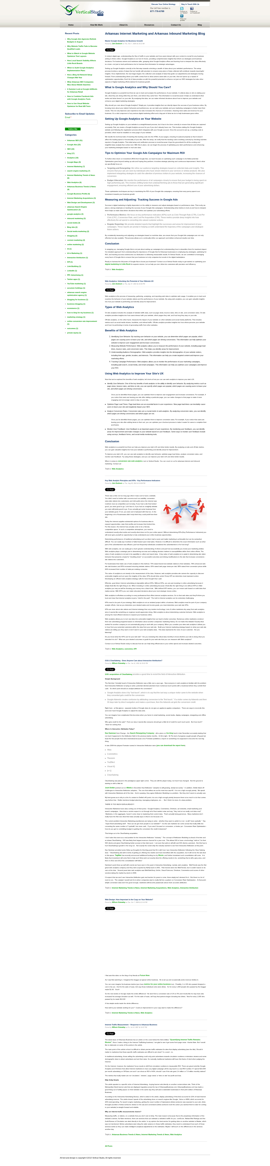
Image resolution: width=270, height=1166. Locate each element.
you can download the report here (171, 745)
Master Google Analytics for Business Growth (124, 41)
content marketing (76, 240)
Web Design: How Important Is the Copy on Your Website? (129, 899)
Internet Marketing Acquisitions (154, 888)
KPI (135, 649)
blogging (72, 236)
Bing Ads (72, 227)
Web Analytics (118, 269)
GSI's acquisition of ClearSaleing (118, 674)
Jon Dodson (117, 43)
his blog (169, 733)
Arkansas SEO (74, 140)
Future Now (145, 975)
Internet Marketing (76, 166)
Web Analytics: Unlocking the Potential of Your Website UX (129, 281)
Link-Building (74, 266)
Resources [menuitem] (149, 25)
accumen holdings (76, 288)
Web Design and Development (81, 202)
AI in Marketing (74, 253)
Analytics (72, 158)
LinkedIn (72, 271)
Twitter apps (73, 279)
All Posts (108, 1146)
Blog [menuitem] (200, 25)
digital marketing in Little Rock (117, 264)
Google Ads (74, 145)
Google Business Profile (78, 194)
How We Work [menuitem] (96, 25)
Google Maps (74, 162)
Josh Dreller (110, 788)
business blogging (76, 304)
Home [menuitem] (71, 25)
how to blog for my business (80, 313)
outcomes (129, 649)
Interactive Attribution (189, 888)
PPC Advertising (75, 275)
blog (71, 153)
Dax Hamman (110, 733)
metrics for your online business (157, 984)
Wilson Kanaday (118, 663)
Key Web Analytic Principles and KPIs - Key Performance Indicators (132, 480)
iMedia (129, 788)
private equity (74, 333)
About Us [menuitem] (123, 25)
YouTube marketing (76, 284)
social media (73, 223)
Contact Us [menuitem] (176, 25)
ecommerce (73, 308)
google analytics (75, 214)
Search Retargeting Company (142, 733)
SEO (70, 149)
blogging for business (77, 299)
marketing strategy (76, 317)
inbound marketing (76, 218)
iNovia (160, 855)
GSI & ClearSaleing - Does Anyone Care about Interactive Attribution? (133, 660)
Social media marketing (78, 231)
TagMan (118, 855)
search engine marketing (78, 171)
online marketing (75, 244)
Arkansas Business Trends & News (126, 1134)
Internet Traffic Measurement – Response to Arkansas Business (131, 1025)
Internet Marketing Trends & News (126, 888)
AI (69, 249)
